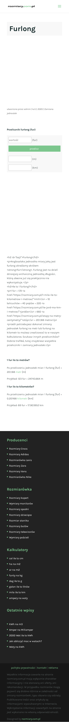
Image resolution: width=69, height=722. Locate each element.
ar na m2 (14, 569)
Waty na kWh (16, 646)
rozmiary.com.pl (31, 718)
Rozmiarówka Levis (20, 460)
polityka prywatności (23, 667)
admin (27, 109)
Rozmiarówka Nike (20, 476)
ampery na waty (18, 598)
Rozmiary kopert (18, 497)
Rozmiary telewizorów (22, 531)
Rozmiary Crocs (18, 448)
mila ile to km (17, 592)
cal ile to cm (16, 558)
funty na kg (15, 575)
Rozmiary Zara (17, 465)
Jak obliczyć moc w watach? (25, 641)
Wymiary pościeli (19, 537)
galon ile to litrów (19, 586)
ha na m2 (14, 564)
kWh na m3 (16, 624)
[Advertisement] (34, 72)
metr (18, 371)
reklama (53, 667)
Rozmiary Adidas (19, 454)
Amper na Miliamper (21, 629)
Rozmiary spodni (19, 509)
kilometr (22, 398)
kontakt (42, 667)
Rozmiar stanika (19, 520)
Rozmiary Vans (17, 471)
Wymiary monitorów (21, 503)
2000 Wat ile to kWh (21, 635)
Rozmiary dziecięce (20, 514)
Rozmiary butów (18, 526)
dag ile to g (15, 581)
